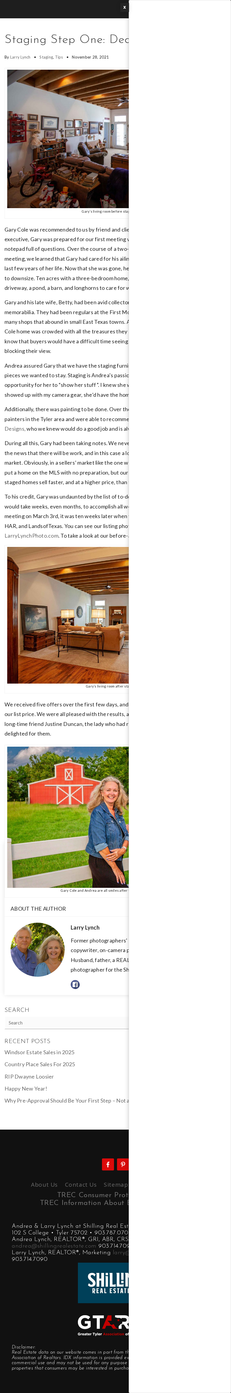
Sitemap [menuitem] (116, 1184)
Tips (59, 57)
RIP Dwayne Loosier (29, 1076)
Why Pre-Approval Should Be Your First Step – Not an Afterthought (86, 1100)
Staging (46, 57)
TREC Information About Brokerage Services (115, 1203)
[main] (115, 574)
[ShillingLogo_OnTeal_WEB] (115, 1282)
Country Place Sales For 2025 (40, 1064)
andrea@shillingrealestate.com (54, 1246)
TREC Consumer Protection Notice (115, 1195)
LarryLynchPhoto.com (31, 535)
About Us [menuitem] (44, 1184)
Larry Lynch (20, 57)
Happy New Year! (26, 1088)
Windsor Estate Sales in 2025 (39, 1052)
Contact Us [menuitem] (81, 1184)
